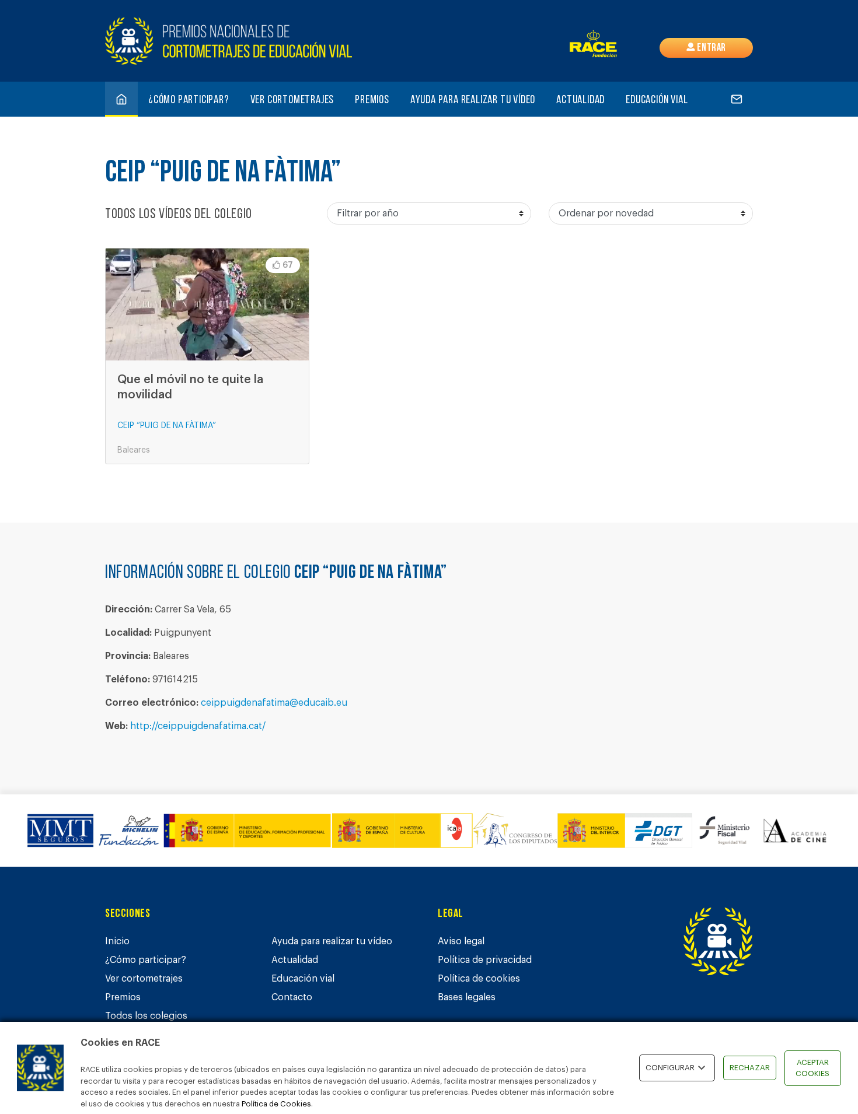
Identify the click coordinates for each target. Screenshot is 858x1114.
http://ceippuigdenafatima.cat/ (198, 726)
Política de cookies (479, 978)
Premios (372, 100)
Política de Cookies (276, 1104)
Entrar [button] (710, 48)
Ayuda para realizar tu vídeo (472, 100)
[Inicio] (121, 99)
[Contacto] (736, 99)
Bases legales (467, 997)
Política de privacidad (485, 960)
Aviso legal (461, 941)
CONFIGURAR (670, 1067)
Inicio (117, 941)
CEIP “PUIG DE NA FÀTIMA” (166, 426)
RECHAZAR (750, 1067)
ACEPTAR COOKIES (812, 1068)
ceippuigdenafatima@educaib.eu (274, 702)
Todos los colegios (146, 1016)
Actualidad (580, 100)
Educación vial (657, 100)
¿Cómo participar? (188, 100)
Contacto (291, 997)
